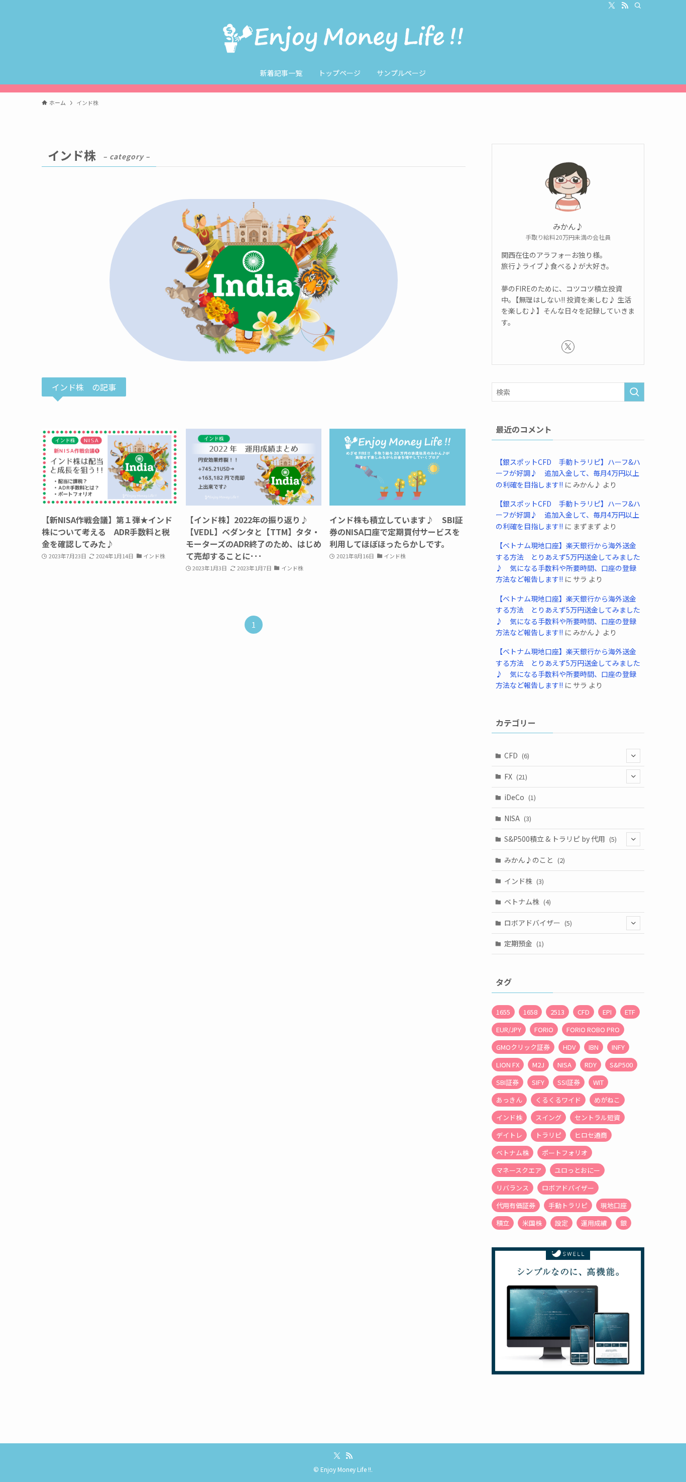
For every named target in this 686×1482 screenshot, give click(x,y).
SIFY (538, 1082)
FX (515, 776)
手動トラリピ (568, 1205)
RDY (591, 1064)
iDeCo (520, 797)
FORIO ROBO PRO (593, 1029)
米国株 (532, 1223)
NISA (517, 818)
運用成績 (594, 1223)
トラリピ (548, 1135)
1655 (503, 1012)
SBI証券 (507, 1082)
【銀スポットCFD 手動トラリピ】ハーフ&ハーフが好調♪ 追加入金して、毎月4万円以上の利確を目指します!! (568, 473)
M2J (538, 1064)
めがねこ (607, 1100)
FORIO (543, 1029)
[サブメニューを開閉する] (633, 756)
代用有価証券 (515, 1205)
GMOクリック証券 (523, 1047)
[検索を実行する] (634, 392)
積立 (502, 1223)
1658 (530, 1012)
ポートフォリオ (565, 1152)
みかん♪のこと (534, 860)
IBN (594, 1047)
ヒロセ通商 (591, 1135)
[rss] (624, 5)
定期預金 (524, 943)
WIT (598, 1082)
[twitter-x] (611, 5)
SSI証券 (568, 1082)
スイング (548, 1117)
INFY (618, 1047)
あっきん (509, 1100)
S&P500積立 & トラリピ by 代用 (560, 839)
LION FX (507, 1064)
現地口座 (614, 1205)
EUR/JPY (508, 1029)
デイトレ (509, 1135)
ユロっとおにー (577, 1170)
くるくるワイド (558, 1100)
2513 (557, 1012)
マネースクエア (518, 1170)
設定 (561, 1223)
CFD (516, 755)
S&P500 (621, 1064)
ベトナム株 (527, 902)
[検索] (637, 5)
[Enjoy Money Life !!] (343, 38)
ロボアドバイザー (538, 923)
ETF (630, 1012)
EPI (607, 1012)
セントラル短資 (597, 1117)
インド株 (524, 881)
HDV (569, 1047)
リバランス (512, 1188)
